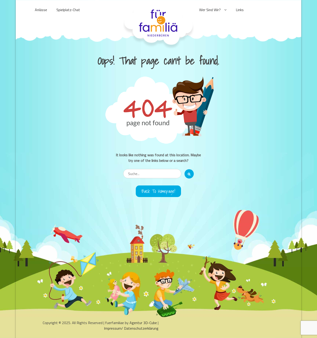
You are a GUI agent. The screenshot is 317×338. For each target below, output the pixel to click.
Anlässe (41, 10)
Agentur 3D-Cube (143, 322)
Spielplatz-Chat (68, 10)
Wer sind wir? (210, 10)
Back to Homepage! (158, 191)
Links (240, 10)
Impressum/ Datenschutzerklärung (131, 328)
